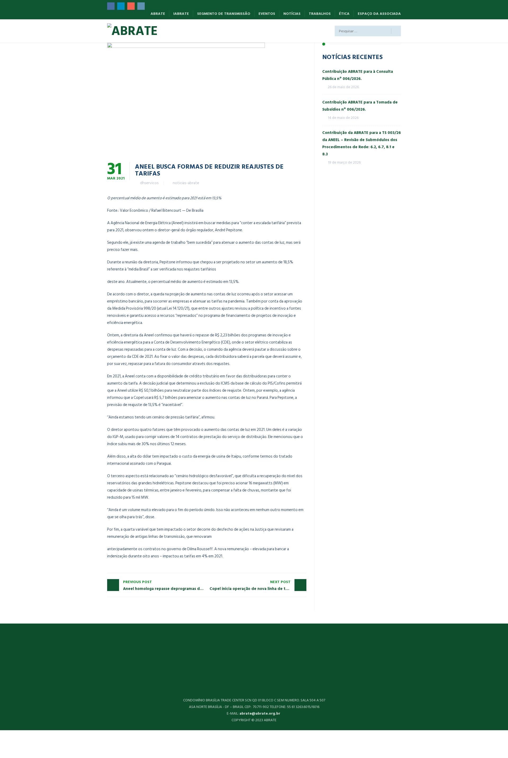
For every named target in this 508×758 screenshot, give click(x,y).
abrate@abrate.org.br (260, 713)
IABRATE (181, 14)
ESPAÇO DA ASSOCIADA (379, 14)
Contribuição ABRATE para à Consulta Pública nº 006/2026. (357, 75)
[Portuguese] (209, 32)
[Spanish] (176, 32)
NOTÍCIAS (292, 14)
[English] (192, 32)
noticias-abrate (186, 183)
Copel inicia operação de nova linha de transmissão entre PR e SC (258, 585)
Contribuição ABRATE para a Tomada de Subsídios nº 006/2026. (360, 106)
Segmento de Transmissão (223, 14)
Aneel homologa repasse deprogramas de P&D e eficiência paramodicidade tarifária (165, 585)
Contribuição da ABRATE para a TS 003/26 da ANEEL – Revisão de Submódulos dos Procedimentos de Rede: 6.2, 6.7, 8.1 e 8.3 (361, 143)
